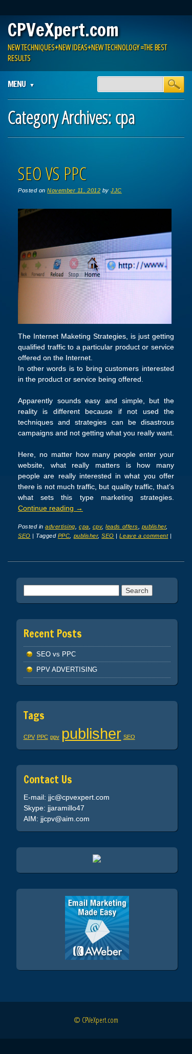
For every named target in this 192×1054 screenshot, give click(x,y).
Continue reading (50, 508)
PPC (64, 536)
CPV (29, 737)
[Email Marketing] (97, 957)
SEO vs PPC (52, 173)
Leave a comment (143, 536)
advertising (60, 526)
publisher (154, 526)
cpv (97, 526)
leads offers (121, 526)
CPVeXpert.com (63, 29)
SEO (24, 536)
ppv (54, 737)
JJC (116, 190)
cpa (84, 526)
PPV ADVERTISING (66, 669)
